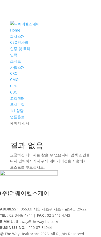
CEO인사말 (19, 42)
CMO (14, 79)
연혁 (13, 54)
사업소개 (17, 67)
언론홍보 (17, 116)
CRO (14, 73)
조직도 (15, 61)
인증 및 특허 (20, 48)
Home (15, 30)
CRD (13, 85)
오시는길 (17, 104)
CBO (14, 92)
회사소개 (17, 36)
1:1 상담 (17, 110)
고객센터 (17, 98)
